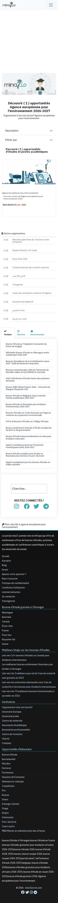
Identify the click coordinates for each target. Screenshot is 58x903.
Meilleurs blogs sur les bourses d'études (26, 650)
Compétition (8, 786)
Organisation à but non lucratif (17, 707)
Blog (4, 565)
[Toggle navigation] (50, 5)
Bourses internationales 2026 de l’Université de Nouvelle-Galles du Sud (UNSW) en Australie (27, 371)
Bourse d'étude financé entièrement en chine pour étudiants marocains (28, 437)
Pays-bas (6, 635)
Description (11, 131)
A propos (6, 560)
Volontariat (8, 817)
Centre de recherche (12, 720)
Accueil (5, 556)
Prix (4, 790)
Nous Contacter (10, 578)
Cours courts (8, 826)
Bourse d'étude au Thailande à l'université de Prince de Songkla (26, 345)
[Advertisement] (29, 39)
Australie (6, 617)
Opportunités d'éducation (17, 749)
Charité (5, 738)
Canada (6, 621)
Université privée (10, 716)
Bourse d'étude (9, 754)
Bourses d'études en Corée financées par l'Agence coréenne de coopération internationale (28, 414)
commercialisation (11, 592)
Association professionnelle (16, 729)
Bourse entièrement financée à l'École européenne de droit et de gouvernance (29, 429)
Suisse (5, 644)
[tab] (8, 333)
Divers (5, 799)
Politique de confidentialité (15, 583)
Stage (5, 808)
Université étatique (11, 712)
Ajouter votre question (13, 574)
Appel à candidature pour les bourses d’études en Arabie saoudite (28, 463)
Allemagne (7, 612)
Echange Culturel (10, 804)
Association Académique (14, 725)
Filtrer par (11, 140)
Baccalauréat (9, 759)
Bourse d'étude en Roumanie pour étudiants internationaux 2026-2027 (26, 405)
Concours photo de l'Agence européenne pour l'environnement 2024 (23, 197)
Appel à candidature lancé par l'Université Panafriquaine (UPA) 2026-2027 (24, 446)
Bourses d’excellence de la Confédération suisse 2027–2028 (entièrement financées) (27, 362)
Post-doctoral (9, 822)
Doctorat (6, 768)
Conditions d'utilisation (13, 587)
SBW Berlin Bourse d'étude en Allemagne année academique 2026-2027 (27, 353)
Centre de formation (12, 734)
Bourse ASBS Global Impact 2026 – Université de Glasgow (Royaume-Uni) (28, 388)
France (5, 630)
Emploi (5, 813)
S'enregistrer (8, 601)
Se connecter (8, 596)
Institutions (8, 702)
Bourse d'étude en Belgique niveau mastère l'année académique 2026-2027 (26, 396)
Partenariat (8, 772)
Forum (5, 569)
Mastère (6, 763)
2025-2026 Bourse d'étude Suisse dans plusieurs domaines (28, 379)
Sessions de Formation (13, 777)
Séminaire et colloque (13, 781)
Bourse (5, 795)
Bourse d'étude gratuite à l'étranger (23, 607)
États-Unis (7, 626)
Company (6, 743)
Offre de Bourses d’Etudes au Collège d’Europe (27, 421)
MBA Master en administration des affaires (23, 831)
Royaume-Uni (8, 639)
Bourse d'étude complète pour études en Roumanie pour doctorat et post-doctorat (25, 454)
